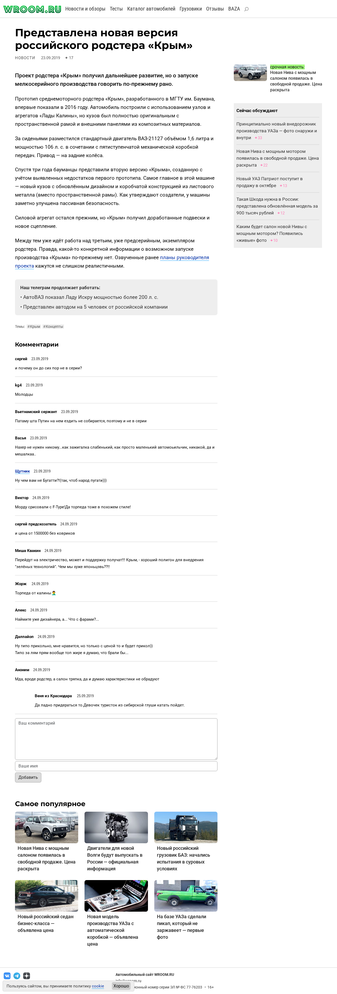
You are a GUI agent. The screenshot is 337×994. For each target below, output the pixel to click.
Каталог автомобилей (151, 9)
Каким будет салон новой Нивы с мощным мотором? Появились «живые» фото (271, 233)
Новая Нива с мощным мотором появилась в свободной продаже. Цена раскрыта (277, 158)
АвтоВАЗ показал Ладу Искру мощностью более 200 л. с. (90, 297)
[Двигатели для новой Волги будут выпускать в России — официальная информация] (116, 827)
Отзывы (215, 9)
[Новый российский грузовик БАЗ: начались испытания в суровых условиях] (185, 827)
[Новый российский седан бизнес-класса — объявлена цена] (46, 895)
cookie (98, 986)
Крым (33, 326)
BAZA (234, 9)
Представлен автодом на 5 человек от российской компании (95, 307)
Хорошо (121, 985)
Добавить (28, 777)
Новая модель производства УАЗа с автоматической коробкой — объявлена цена (112, 930)
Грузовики (191, 9)
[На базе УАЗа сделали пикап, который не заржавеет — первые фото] (185, 895)
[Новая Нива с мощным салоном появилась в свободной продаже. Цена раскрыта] (46, 827)
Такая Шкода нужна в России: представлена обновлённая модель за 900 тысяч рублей (277, 206)
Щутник (22, 471)
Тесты (116, 9)
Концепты (53, 326)
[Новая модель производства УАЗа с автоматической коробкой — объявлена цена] (116, 895)
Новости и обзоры (85, 9)
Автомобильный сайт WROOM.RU (145, 974)
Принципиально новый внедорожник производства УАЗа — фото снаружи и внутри (276, 130)
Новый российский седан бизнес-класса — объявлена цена (45, 923)
